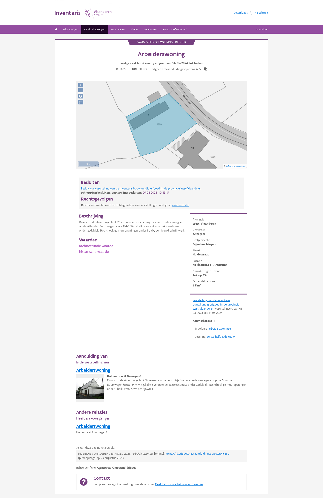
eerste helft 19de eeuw (221, 336)
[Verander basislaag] (80, 102)
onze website (180, 205)
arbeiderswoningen (220, 328)
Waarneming (118, 29)
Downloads (240, 12)
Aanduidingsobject (94, 29)
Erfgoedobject (71, 29)
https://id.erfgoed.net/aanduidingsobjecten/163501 (197, 453)
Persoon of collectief (174, 29)
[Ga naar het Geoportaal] (80, 96)
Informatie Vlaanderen (235, 166)
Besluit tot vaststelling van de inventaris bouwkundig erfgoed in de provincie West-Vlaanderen (141, 188)
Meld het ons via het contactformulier (179, 484)
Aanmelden (262, 29)
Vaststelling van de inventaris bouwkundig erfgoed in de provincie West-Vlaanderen (216, 304)
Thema (134, 29)
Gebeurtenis (151, 29)
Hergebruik (261, 12)
